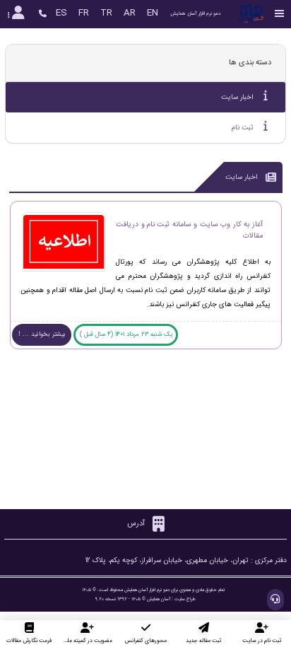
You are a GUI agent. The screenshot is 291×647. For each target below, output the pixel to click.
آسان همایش (158, 598)
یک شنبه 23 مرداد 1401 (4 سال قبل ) (126, 334)
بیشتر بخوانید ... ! (42, 334)
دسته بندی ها (250, 63)
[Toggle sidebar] (280, 14)
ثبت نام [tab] (244, 127)
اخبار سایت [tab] (238, 97)
